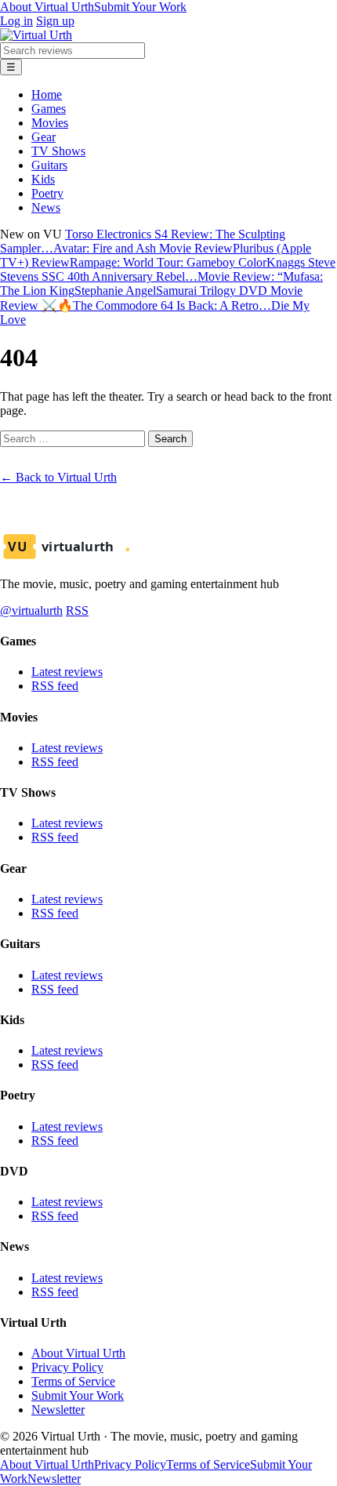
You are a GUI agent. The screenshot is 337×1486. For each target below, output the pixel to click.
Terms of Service (73, 1381)
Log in (16, 20)
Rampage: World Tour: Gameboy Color (168, 262)
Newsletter (58, 1409)
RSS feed (54, 685)
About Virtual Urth (47, 6)
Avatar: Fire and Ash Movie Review (143, 248)
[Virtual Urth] (36, 35)
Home (46, 94)
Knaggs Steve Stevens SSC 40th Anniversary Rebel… (167, 269)
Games (48, 108)
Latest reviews (67, 671)
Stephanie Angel (115, 290)
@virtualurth (31, 610)
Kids (43, 179)
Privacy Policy (67, 1367)
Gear (43, 137)
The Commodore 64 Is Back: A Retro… (172, 305)
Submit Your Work (140, 6)
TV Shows (58, 151)
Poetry (47, 193)
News (45, 207)
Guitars (49, 165)
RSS (77, 610)
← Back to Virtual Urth (58, 477)
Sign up (55, 20)
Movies (49, 122)
